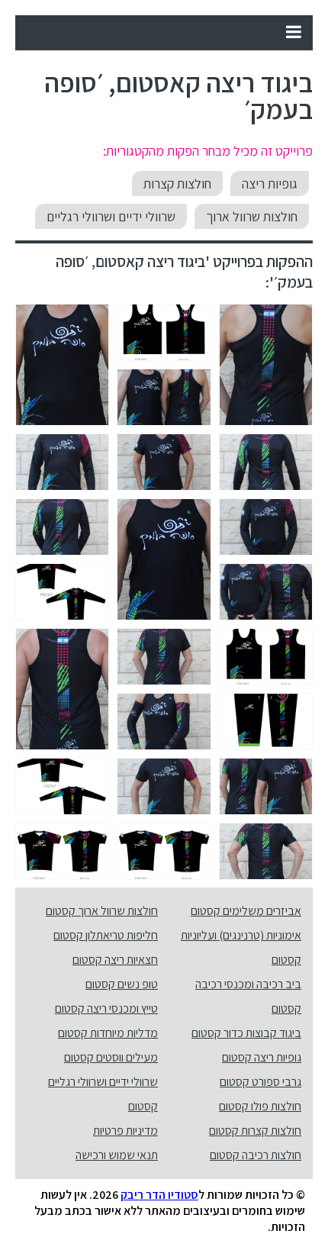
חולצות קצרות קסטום (255, 1131)
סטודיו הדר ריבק (159, 1195)
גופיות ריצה (269, 183)
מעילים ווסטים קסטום (111, 1057)
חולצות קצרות (177, 183)
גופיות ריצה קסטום (261, 1057)
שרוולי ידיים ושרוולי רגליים (111, 216)
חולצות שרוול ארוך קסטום (102, 911)
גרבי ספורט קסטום (260, 1082)
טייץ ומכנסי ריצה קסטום (106, 1008)
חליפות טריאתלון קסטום (105, 935)
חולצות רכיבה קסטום (255, 1155)
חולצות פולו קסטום (260, 1106)
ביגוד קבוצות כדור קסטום (246, 1033)
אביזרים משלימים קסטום (246, 911)
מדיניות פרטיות (125, 1131)
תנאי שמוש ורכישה (117, 1155)
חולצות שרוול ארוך (251, 216)
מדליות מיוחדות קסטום (108, 1033)
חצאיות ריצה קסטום (115, 960)
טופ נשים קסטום (121, 984)
